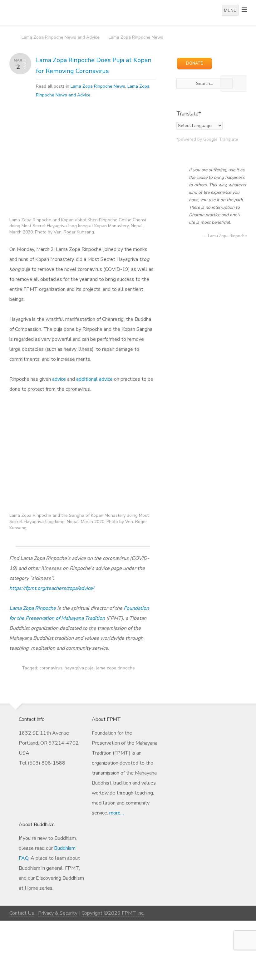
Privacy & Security (57, 913)
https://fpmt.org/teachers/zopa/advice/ (51, 588)
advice (59, 379)
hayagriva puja (79, 668)
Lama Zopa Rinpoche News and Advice (61, 37)
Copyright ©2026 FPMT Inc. (112, 913)
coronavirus (50, 668)
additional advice (94, 379)
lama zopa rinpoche (115, 668)
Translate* (188, 113)
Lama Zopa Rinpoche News (136, 37)
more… (116, 813)
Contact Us (21, 913)
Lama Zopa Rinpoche (32, 608)
